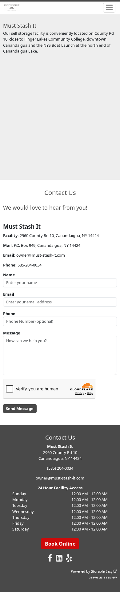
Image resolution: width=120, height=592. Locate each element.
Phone (9, 313)
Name (9, 275)
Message (11, 333)
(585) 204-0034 (60, 468)
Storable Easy (102, 571)
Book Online (60, 543)
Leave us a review (103, 577)
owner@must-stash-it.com (60, 478)
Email (8, 294)
